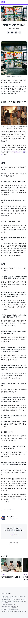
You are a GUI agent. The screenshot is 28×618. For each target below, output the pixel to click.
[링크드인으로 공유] (15, 32)
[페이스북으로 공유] (12, 32)
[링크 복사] (19, 32)
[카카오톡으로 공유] (8, 32)
